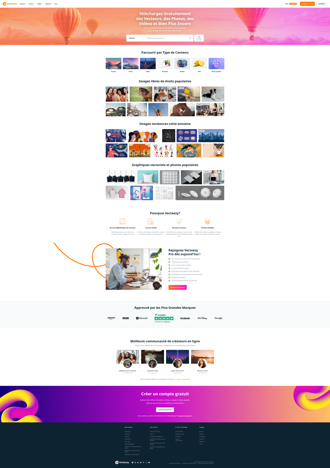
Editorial (47, 4)
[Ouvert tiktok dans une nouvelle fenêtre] (143, 462)
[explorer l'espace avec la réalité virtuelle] (116, 150)
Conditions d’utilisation (175, 463)
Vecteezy (127, 434)
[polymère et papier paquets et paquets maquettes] (164, 193)
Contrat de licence (155, 431)
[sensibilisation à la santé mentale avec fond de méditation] (213, 150)
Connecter (321, 4)
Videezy (127, 436)
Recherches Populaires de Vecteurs (157, 439)
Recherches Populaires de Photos (157, 443)
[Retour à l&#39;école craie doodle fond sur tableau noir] (168, 135)
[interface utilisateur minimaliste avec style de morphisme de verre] (141, 193)
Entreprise (128, 439)
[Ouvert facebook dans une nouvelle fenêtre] (132, 462)
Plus (56, 4)
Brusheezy (128, 431)
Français (201, 441)
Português (202, 436)
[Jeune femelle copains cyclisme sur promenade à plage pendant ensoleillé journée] (137, 109)
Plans (286, 4)
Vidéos (39, 4)
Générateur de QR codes (132, 454)
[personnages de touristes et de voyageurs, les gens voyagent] (163, 150)
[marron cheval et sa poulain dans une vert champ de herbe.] (141, 94)
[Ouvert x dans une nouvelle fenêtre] (146, 462)
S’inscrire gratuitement (165, 409)
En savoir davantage (178, 287)
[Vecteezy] (10, 4)
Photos (31, 4)
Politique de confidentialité (189, 463)
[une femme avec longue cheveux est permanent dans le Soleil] (158, 109)
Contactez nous (179, 434)
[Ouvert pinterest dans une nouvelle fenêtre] (140, 462)
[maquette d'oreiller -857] (147, 177)
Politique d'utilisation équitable (206, 463)
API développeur (129, 444)
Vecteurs (22, 4)
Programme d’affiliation (156, 436)
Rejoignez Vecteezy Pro (185, 416)
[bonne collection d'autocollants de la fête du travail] (187, 135)
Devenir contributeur (179, 439)
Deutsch (201, 439)
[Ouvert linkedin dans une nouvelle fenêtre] (138, 462)
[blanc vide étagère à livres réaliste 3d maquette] (169, 177)
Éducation (127, 441)
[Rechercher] (190, 38)
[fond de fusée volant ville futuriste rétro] (140, 150)
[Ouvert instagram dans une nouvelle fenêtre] (135, 462)
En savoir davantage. (182, 379)
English (201, 431)
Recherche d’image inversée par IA (133, 447)
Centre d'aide (179, 431)
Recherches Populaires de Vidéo (157, 447)
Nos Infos (178, 436)
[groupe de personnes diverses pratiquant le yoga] (210, 109)
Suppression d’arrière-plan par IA (132, 451)
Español (201, 434)
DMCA (151, 434)
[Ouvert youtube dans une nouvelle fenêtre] (149, 462)
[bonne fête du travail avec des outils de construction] (116, 135)
